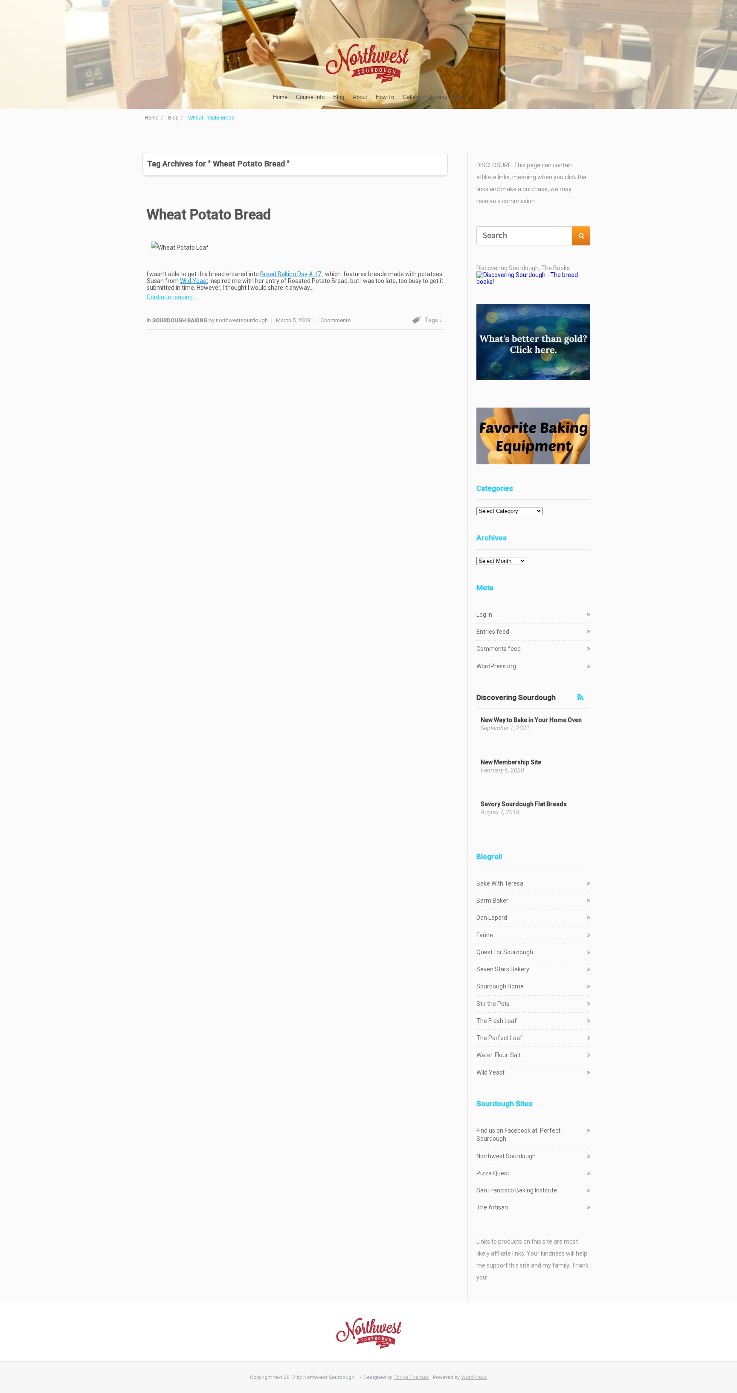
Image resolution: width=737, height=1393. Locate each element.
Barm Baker (492, 900)
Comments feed (498, 648)
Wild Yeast (194, 280)
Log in (484, 614)
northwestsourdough (242, 320)
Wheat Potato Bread (209, 214)
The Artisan (492, 1207)
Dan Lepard (491, 917)
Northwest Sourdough (506, 1156)
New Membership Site (511, 762)
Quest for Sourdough (504, 952)
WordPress (474, 1377)
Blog (338, 97)
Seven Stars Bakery (502, 969)
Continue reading (170, 297)
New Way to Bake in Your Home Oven (531, 720)
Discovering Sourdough (516, 697)
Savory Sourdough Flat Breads (524, 804)
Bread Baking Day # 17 (290, 274)
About (360, 97)
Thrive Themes (411, 1377)
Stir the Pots (493, 1003)
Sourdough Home (500, 986)
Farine (484, 935)
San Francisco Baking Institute (516, 1190)
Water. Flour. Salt (498, 1055)
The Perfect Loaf (499, 1038)
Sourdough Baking (180, 320)
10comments (334, 320)
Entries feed (492, 631)
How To (385, 97)
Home (280, 97)
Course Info (310, 97)
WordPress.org (496, 666)
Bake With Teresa (499, 883)
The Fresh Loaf (496, 1020)
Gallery (411, 97)
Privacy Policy (446, 97)
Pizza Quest (492, 1173)
